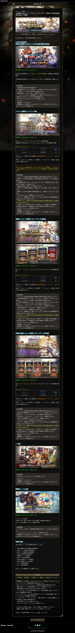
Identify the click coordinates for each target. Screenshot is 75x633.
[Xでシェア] (37, 625)
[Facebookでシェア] (35, 625)
